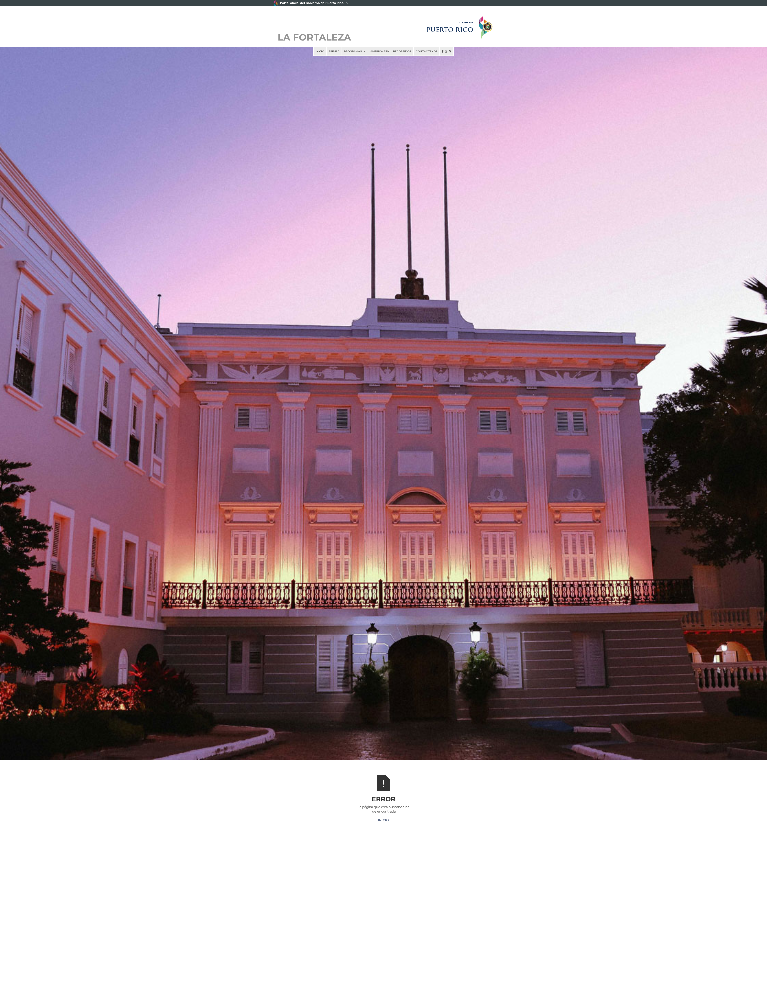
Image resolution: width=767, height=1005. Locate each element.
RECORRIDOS (402, 51)
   (446, 51)
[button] (355, 51)
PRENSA (334, 51)
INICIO (320, 51)
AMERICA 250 (379, 51)
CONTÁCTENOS (426, 51)
